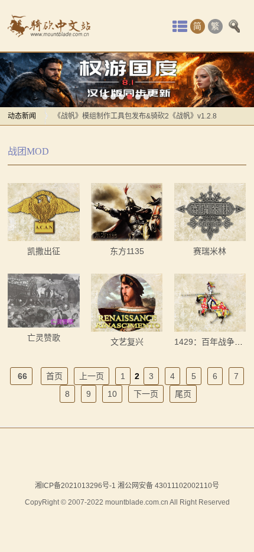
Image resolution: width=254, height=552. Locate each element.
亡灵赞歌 (43, 337)
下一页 (145, 394)
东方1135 (127, 251)
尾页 (183, 394)
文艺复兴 (127, 341)
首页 (54, 376)
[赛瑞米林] (210, 212)
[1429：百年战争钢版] (210, 303)
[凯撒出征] (43, 212)
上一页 (91, 376)
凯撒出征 (43, 251)
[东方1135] (126, 212)
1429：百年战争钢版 (212, 341)
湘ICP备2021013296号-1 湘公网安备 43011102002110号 (127, 486)
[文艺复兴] (126, 303)
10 (112, 394)
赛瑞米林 (209, 251)
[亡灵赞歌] (43, 301)
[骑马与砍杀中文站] (49, 26)
